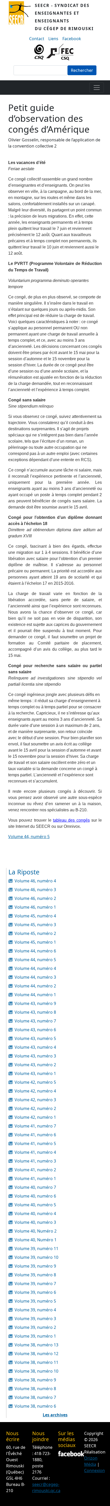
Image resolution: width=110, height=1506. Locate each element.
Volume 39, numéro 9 (35, 1266)
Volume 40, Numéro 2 (36, 1231)
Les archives (55, 1415)
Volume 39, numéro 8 (35, 1275)
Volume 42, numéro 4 (35, 1091)
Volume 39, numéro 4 (35, 1310)
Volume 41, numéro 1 (35, 1178)
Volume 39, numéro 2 (35, 1327)
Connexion (94, 1470)
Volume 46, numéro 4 (35, 881)
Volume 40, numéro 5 (35, 1205)
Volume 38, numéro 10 (36, 1371)
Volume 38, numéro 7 (35, 1397)
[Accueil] (22, 16)
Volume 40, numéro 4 (35, 1213)
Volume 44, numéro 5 (29, 836)
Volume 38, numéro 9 (35, 1380)
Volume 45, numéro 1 (35, 942)
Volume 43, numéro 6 (35, 1029)
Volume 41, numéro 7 (35, 1126)
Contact (36, 38)
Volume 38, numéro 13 (36, 1345)
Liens (53, 38)
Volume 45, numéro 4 (35, 916)
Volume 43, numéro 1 (35, 1073)
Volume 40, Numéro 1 (36, 1240)
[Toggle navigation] (97, 87)
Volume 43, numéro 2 (35, 1065)
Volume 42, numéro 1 (35, 1117)
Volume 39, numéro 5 (35, 1301)
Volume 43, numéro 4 (35, 1047)
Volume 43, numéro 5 (35, 1038)
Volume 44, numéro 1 (35, 994)
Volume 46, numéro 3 (35, 889)
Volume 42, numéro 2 (35, 1108)
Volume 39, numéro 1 (35, 1336)
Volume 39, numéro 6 (35, 1292)
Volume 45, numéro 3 (35, 924)
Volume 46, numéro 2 (35, 898)
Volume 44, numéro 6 (35, 951)
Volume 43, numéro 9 (35, 1003)
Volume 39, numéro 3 (35, 1318)
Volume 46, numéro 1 (35, 907)
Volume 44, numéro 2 (35, 986)
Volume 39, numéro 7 (35, 1283)
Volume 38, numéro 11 (36, 1362)
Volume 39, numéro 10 (36, 1257)
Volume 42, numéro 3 (35, 1100)
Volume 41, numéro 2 (35, 1170)
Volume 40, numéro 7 (35, 1187)
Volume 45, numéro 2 (35, 933)
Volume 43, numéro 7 (35, 1021)
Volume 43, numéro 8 (35, 1012)
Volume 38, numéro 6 (35, 1406)
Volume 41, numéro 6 (35, 1135)
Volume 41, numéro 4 (35, 1152)
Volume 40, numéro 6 (35, 1196)
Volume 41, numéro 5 (35, 1143)
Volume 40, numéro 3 (35, 1222)
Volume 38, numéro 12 (36, 1353)
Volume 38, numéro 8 (35, 1388)
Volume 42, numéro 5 (35, 1082)
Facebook (71, 38)
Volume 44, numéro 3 (35, 977)
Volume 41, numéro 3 (35, 1161)
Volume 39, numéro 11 (36, 1248)
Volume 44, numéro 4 (35, 968)
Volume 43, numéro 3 (35, 1056)
